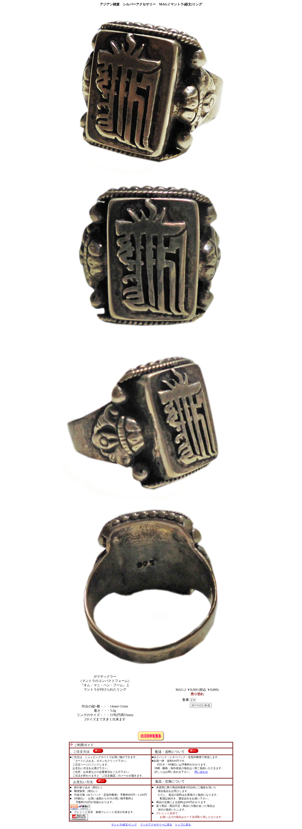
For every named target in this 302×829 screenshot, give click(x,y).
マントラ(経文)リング (124, 824)
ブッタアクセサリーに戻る (156, 824)
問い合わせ (201, 771)
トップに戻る (183, 824)
